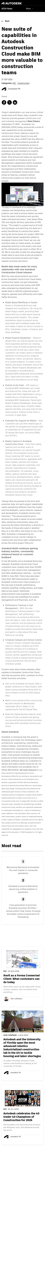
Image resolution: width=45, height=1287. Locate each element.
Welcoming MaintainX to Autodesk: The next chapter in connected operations (23, 870)
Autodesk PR (14, 89)
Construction (24, 83)
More (28, 8)
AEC (14, 83)
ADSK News (7, 9)
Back (7, 21)
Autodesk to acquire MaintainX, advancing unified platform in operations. (23, 889)
